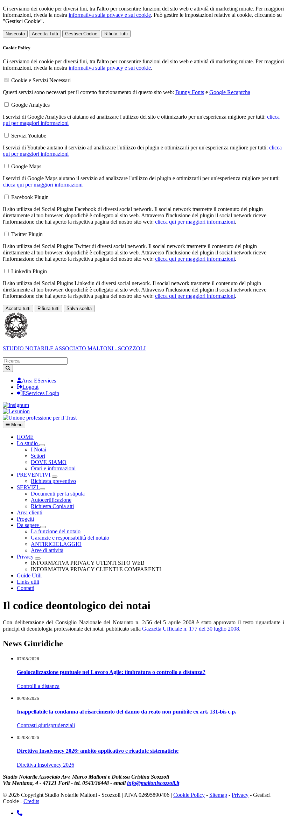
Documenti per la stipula (58, 494)
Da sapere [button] (28, 525)
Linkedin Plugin (29, 271)
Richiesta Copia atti (52, 506)
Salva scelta (79, 308)
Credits (31, 801)
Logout (30, 387)
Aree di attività (47, 550)
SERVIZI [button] (28, 487)
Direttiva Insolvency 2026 (45, 765)
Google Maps (26, 166)
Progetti (25, 519)
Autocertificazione (51, 500)
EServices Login (40, 393)
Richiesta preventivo (53, 481)
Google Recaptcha (229, 92)
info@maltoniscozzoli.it (153, 783)
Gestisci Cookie (81, 33)
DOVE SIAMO (48, 462)
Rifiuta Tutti (116, 33)
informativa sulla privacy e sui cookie (110, 15)
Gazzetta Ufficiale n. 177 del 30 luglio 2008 (190, 629)
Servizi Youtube (28, 136)
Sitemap (218, 795)
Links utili (28, 582)
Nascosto (15, 33)
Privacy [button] (26, 557)
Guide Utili (29, 575)
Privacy (240, 795)
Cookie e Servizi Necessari (41, 80)
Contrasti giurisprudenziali (46, 725)
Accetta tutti (18, 308)
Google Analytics (30, 105)
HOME (25, 437)
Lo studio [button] (28, 443)
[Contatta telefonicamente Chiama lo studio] (19, 813)
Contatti (25, 588)
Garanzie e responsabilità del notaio (70, 538)
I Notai (38, 449)
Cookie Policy (189, 795)
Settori (38, 456)
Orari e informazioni (53, 468)
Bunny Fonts (189, 92)
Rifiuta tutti (48, 308)
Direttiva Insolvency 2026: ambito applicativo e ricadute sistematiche (97, 751)
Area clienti (29, 512)
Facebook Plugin (30, 197)
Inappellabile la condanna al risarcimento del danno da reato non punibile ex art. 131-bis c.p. (126, 712)
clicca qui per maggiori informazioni (43, 185)
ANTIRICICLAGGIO (56, 544)
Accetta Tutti (45, 33)
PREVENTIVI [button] (34, 475)
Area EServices (39, 381)
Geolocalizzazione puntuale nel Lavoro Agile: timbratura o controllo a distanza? (111, 672)
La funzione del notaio (55, 531)
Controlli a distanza (38, 686)
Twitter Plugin (27, 234)
